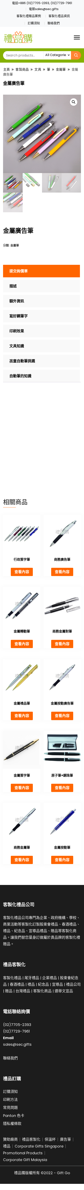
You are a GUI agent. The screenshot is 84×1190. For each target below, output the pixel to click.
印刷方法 (10, 1099)
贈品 (8, 991)
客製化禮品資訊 (59, 16)
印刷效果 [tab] (16, 331)
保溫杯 (50, 1139)
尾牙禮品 (31, 977)
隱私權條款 (12, 1123)
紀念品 (43, 984)
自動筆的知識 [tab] (20, 376)
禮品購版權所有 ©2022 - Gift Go (42, 1172)
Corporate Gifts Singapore (39, 1146)
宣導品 (57, 984)
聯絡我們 (54, 23)
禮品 (31, 984)
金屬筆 (14, 245)
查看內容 (21, 571)
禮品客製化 (31, 1139)
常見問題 (10, 1107)
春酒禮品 (17, 984)
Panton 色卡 (13, 1115)
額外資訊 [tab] (16, 301)
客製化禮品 (12, 977)
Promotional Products (23, 1153)
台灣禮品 (22, 991)
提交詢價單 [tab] (18, 271)
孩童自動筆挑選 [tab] (22, 361)
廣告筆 (65, 1139)
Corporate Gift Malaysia (25, 1159)
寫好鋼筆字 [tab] (18, 316)
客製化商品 (42, 991)
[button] (73, 102)
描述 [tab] (13, 286)
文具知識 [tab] (16, 346)
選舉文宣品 (64, 991)
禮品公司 (73, 984)
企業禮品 (49, 977)
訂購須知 (34, 23)
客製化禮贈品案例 (29, 16)
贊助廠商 (10, 1139)
